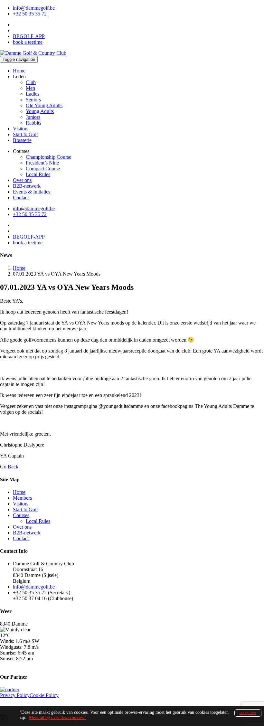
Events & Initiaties (31, 191)
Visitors (20, 128)
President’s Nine (42, 162)
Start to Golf (25, 134)
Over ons (22, 180)
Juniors (33, 117)
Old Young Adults (44, 105)
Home (19, 70)
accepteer (248, 712)
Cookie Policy (44, 695)
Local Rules (38, 174)
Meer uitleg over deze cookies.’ (57, 717)
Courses (21, 515)
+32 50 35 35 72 (30, 13)
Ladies (32, 94)
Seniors (33, 99)
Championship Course (48, 157)
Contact (21, 197)
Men (30, 88)
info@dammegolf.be (34, 8)
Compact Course (43, 168)
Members (22, 498)
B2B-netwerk (27, 186)
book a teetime (27, 42)
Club (31, 82)
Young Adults (40, 111)
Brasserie (22, 140)
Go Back (9, 466)
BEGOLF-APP (29, 36)
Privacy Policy (15, 695)
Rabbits (33, 123)
